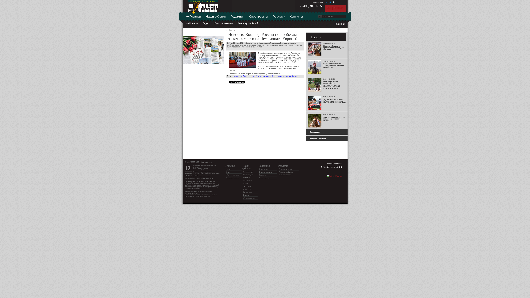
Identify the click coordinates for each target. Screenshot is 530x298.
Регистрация (338, 8)
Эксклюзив (247, 186)
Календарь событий (248, 23)
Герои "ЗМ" (247, 189)
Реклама (279, 16)
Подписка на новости (321, 138)
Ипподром (247, 178)
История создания (265, 172)
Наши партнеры (264, 178)
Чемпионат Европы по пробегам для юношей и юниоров (257, 76)
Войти (329, 8)
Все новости (317, 131)
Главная (195, 16)
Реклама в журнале (285, 169)
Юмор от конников (223, 23)
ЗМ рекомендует (249, 198)
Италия (288, 76)
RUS (338, 24)
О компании (263, 169)
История (246, 195)
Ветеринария (247, 192)
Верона (295, 76)
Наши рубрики (216, 16)
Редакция (237, 16)
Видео (206, 23)
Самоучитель (247, 181)
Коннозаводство (248, 175)
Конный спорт (248, 172)
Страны (245, 183)
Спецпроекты (258, 16)
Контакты (296, 16)
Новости (193, 23)
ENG (343, 24)
